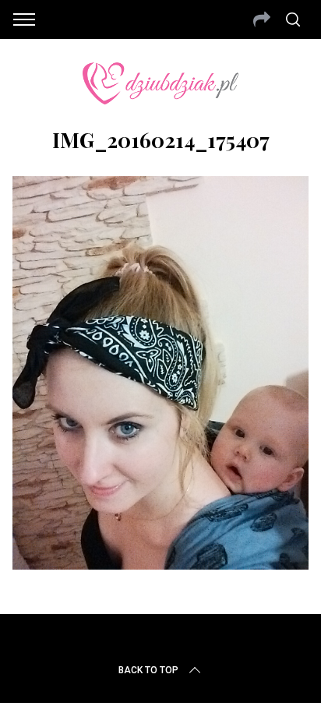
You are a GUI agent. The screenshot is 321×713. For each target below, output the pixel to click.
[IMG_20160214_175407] (160, 564)
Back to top (148, 670)
